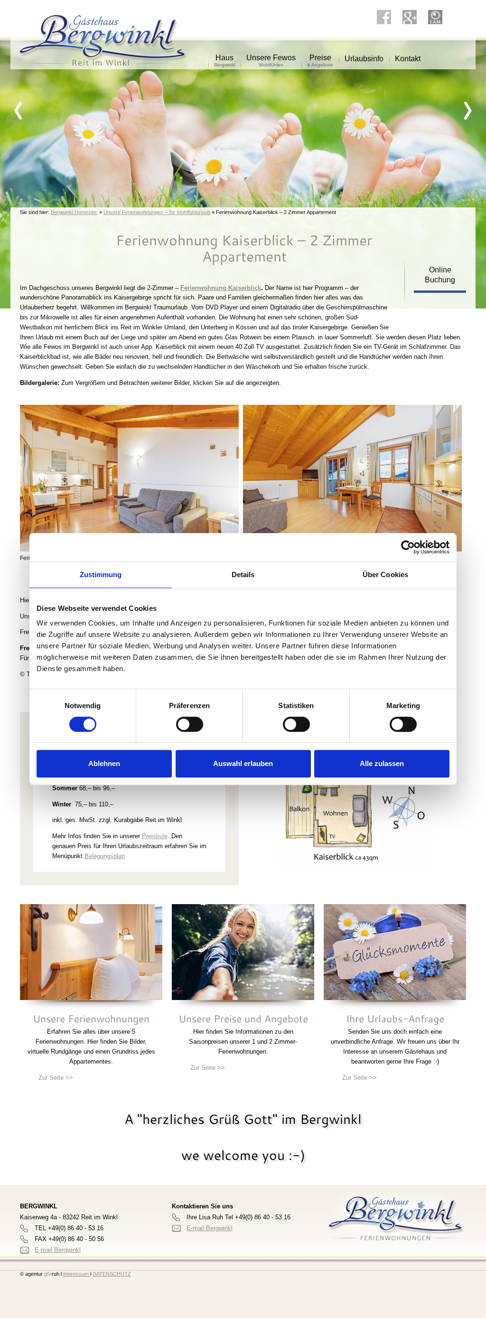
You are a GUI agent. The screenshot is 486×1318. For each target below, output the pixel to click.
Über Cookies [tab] (385, 574)
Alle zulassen (382, 763)
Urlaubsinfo (364, 55)
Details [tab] (243, 574)
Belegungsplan (104, 856)
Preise (320, 54)
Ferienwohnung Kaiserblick (220, 287)
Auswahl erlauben (243, 763)
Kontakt (408, 55)
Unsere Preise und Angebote (243, 1018)
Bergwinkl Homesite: (74, 212)
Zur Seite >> (55, 1077)
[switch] (189, 724)
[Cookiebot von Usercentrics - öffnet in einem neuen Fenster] (407, 547)
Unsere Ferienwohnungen (91, 1018)
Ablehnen (104, 763)
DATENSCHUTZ (112, 1274)
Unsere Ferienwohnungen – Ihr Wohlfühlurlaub (156, 212)
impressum (76, 1274)
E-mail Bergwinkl (58, 1249)
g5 (46, 1274)
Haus (224, 54)
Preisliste (155, 836)
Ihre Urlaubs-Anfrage (395, 1018)
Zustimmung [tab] (101, 574)
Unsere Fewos (271, 54)
